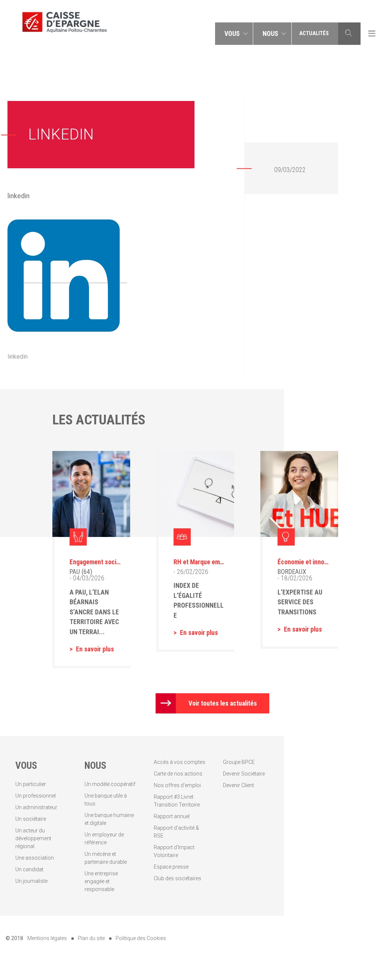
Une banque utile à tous (106, 800)
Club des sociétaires (177, 878)
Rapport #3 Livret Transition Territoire (177, 801)
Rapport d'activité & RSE (176, 832)
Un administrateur (36, 807)
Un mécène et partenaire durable (106, 858)
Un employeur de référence (104, 838)
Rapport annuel (172, 816)
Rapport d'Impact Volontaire (174, 851)
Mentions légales (47, 938)
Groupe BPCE (239, 762)
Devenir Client (238, 785)
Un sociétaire (30, 819)
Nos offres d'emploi (177, 785)
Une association (34, 858)
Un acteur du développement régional (33, 838)
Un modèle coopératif (110, 784)
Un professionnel (35, 796)
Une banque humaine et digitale (109, 819)
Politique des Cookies (141, 938)
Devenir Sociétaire (244, 774)
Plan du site (91, 938)
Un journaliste (31, 881)
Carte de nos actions (178, 774)
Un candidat (29, 869)
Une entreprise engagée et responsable (101, 881)
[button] (234, 33)
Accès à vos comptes (179, 762)
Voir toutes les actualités (223, 703)
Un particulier (30, 784)
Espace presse (171, 867)
